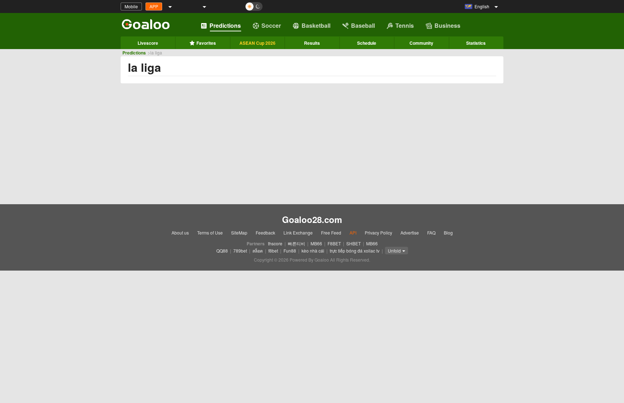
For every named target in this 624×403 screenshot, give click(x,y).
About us (180, 232)
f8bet (273, 251)
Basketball (316, 25)
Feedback (265, 232)
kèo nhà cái (313, 251)
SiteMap (239, 232)
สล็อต (257, 251)
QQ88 (222, 251)
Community (421, 43)
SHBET (353, 243)
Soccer (271, 25)
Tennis (404, 25)
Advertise (409, 232)
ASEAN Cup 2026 (257, 43)
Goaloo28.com (312, 219)
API (353, 232)
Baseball (363, 25)
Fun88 (289, 251)
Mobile (131, 6)
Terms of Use (210, 232)
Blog (448, 232)
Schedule (366, 43)
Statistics (476, 43)
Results (312, 43)
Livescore (148, 43)
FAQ (431, 232)
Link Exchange (298, 232)
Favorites (206, 43)
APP (154, 6)
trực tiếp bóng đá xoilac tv (355, 251)
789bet (240, 251)
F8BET (334, 243)
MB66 (316, 243)
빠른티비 (296, 243)
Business (447, 25)
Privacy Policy (378, 232)
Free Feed (331, 232)
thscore (275, 243)
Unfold (394, 251)
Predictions (225, 25)
